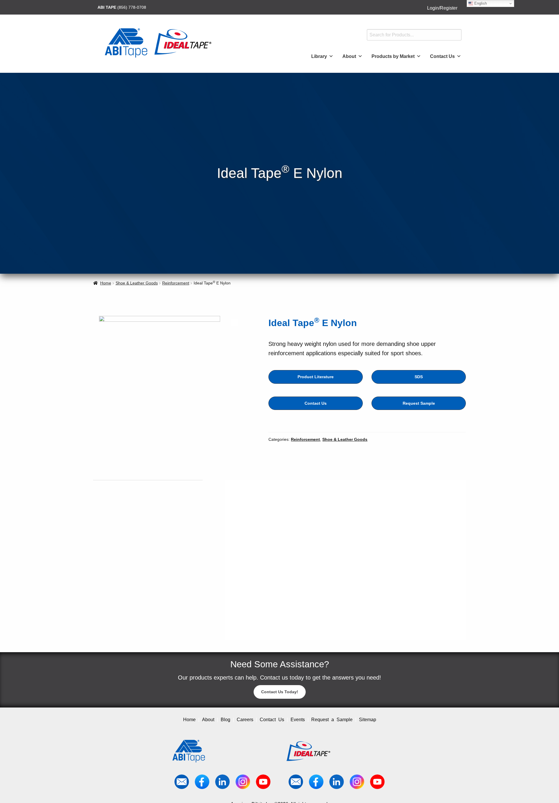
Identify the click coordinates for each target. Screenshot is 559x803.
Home (105, 283)
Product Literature (316, 376)
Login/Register (442, 8)
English (480, 3)
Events (298, 719)
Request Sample (419, 403)
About (349, 56)
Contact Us (442, 56)
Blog (225, 719)
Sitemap (367, 719)
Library (319, 56)
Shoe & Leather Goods (137, 283)
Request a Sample (332, 719)
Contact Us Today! (279, 691)
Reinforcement (175, 283)
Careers (245, 719)
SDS (419, 376)
